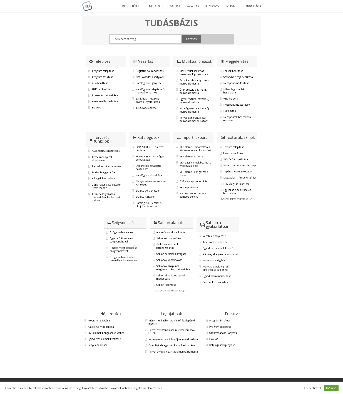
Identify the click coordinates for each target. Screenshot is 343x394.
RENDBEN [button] (331, 387)
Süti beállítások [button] (312, 388)
